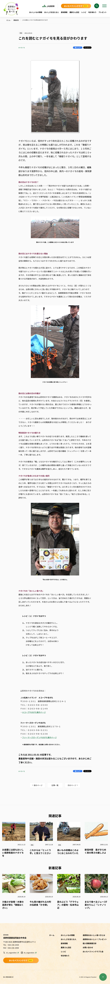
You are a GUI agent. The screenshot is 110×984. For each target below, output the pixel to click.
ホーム (51, 935)
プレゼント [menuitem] (103, 12)
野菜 (21, 33)
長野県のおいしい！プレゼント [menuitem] (95, 939)
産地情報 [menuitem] (64, 12)
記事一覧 (55, 785)
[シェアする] (77, 47)
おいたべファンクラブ (75, 6)
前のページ (38, 785)
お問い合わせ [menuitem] (88, 947)
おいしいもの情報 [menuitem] (35, 12)
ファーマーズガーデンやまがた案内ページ (39, 737)
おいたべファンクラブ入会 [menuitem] (93, 951)
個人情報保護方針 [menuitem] (89, 943)
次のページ (72, 785)
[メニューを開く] (104, 6)
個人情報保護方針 (8, 977)
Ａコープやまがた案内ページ (34, 712)
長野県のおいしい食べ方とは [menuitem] (94, 935)
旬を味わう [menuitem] (92, 12)
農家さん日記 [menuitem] (74, 12)
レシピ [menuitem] (83, 12)
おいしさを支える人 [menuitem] (51, 12)
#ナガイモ (21, 48)
